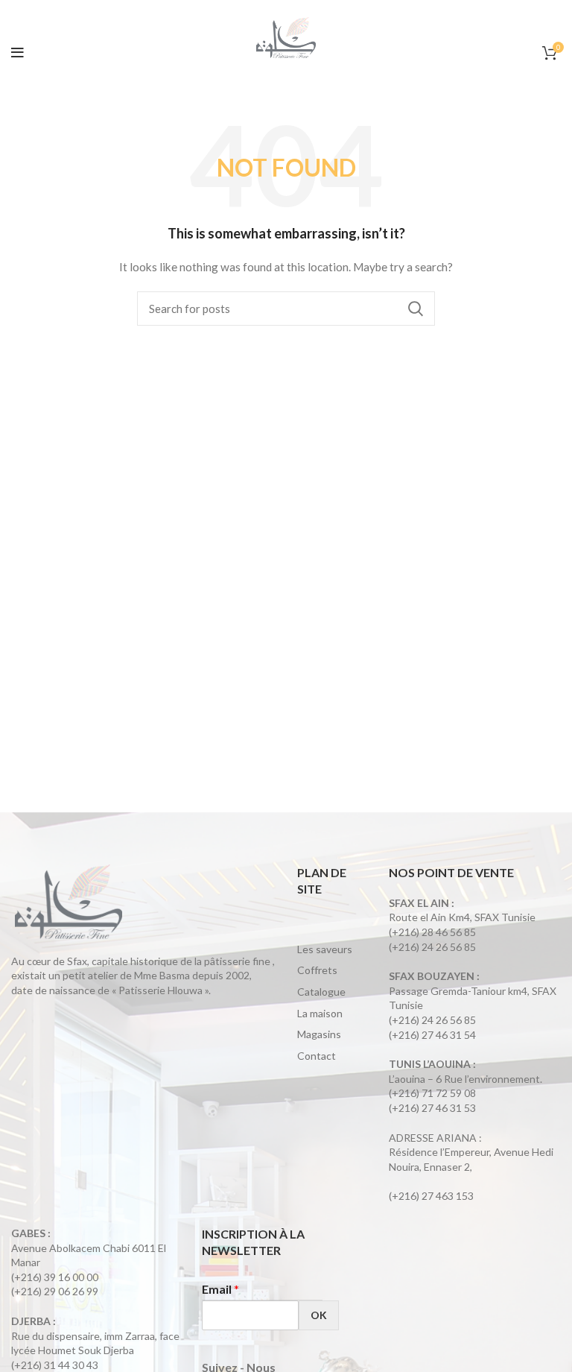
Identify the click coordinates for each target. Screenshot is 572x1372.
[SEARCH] (414, 308)
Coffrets (317, 970)
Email (220, 1289)
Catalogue (321, 991)
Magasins (319, 1034)
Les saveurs (324, 949)
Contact (316, 1055)
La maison (320, 1013)
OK (319, 1315)
